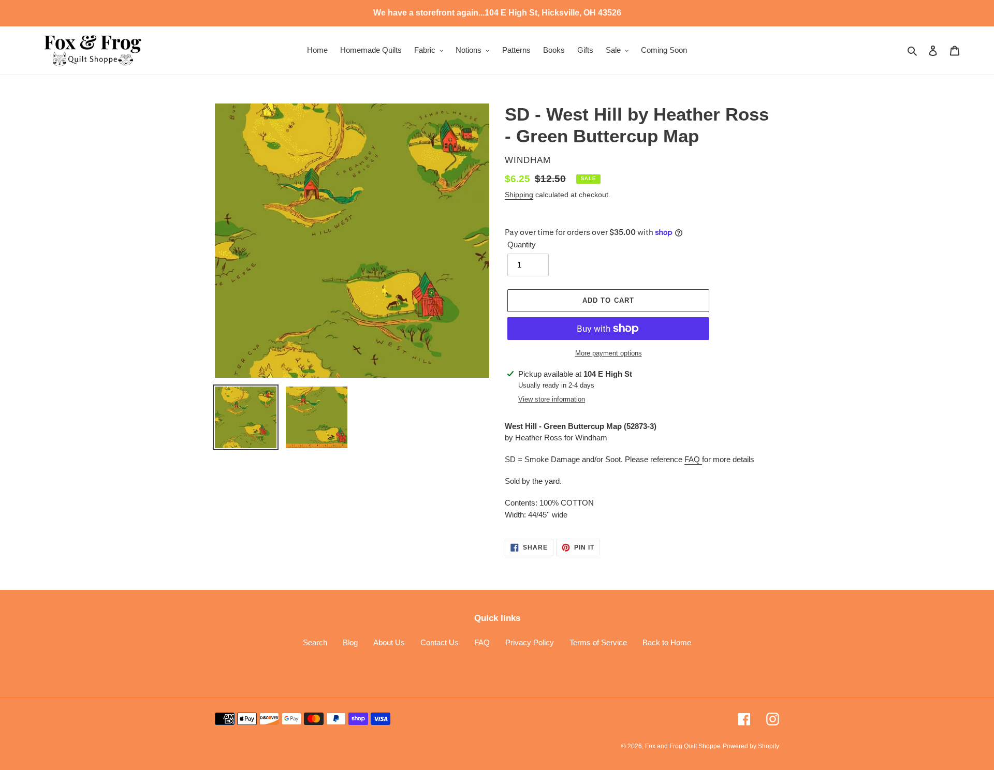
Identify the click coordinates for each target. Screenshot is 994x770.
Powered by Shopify (751, 746)
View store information (551, 399)
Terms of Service (598, 642)
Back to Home (666, 642)
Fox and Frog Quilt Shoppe (683, 746)
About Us (389, 642)
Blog (350, 642)
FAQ (693, 459)
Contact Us (439, 642)
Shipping (519, 194)
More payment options (608, 353)
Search (315, 642)
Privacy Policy (529, 642)
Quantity (521, 244)
